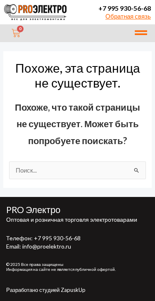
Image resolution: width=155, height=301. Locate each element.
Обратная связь (128, 16)
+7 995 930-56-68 (124, 8)
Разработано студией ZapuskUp (46, 290)
